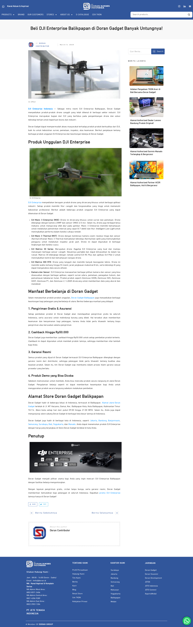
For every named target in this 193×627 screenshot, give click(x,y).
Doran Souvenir (151, 574)
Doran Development (153, 578)
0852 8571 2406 (33, 592)
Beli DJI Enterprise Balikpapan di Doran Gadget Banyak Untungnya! (96, 28)
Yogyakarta (115, 594)
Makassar (115, 590)
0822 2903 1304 (33, 604)
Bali (112, 586)
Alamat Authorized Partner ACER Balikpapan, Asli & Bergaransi (146, 174)
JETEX (147, 582)
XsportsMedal (151, 594)
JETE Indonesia (151, 586)
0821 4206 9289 (33, 598)
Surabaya (115, 570)
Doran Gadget (151, 570)
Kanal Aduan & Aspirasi (18, 6)
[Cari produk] (189, 15)
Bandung (114, 578)
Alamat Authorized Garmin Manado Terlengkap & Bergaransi (146, 143)
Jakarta (114, 574)
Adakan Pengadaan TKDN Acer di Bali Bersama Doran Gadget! (146, 81)
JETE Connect (150, 590)
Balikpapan (115, 598)
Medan (113, 602)
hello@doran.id (39, 581)
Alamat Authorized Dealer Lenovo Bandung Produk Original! (146, 112)
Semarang (115, 582)
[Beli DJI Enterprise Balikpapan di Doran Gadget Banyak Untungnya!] (74, 74)
